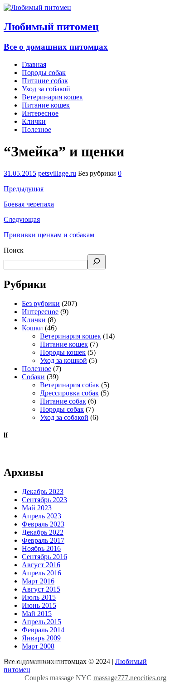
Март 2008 (38, 646)
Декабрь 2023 (42, 491)
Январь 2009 (41, 638)
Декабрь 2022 (42, 532)
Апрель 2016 (41, 573)
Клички (34, 121)
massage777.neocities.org (129, 678)
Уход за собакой (46, 89)
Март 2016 (38, 581)
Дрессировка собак (69, 393)
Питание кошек (46, 105)
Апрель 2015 (41, 622)
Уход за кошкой (63, 360)
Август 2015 (41, 589)
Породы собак (44, 72)
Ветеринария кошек (52, 97)
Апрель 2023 (41, 516)
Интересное (40, 113)
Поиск (14, 250)
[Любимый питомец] (37, 7)
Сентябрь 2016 (44, 556)
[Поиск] (96, 261)
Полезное (36, 129)
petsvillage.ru (57, 173)
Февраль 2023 (43, 524)
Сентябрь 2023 (44, 499)
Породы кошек (63, 352)
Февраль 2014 (43, 630)
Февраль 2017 (43, 540)
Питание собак (45, 81)
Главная (34, 64)
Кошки (32, 328)
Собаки (33, 377)
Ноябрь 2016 (41, 548)
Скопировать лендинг (33, 661)
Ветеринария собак (69, 385)
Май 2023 (37, 508)
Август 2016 (41, 565)
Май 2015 (37, 613)
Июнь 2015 (39, 605)
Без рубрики (41, 303)
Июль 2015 (39, 597)
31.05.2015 (20, 173)
